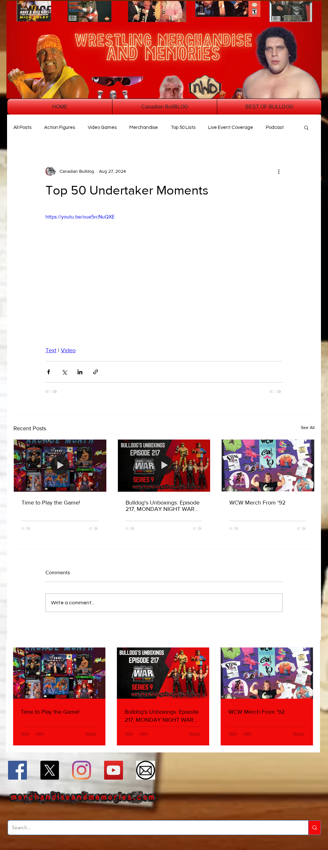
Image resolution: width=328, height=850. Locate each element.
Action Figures (59, 127)
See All (308, 427)
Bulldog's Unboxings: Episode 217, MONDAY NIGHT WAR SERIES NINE (163, 505)
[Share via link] (96, 372)
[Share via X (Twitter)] (64, 372)
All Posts (22, 127)
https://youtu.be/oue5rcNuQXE (80, 216)
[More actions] (279, 171)
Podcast (275, 127)
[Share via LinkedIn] (80, 372)
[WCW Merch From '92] (268, 465)
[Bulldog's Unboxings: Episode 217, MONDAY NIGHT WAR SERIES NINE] (164, 465)
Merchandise (143, 127)
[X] (49, 770)
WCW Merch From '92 (257, 502)
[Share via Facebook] (48, 372)
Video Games (102, 127)
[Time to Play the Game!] (60, 465)
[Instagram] (81, 770)
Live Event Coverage (230, 127)
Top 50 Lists (183, 127)
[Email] (145, 770)
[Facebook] (17, 770)
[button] (306, 127)
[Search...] (314, 828)
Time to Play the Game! (50, 502)
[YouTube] (113, 770)
